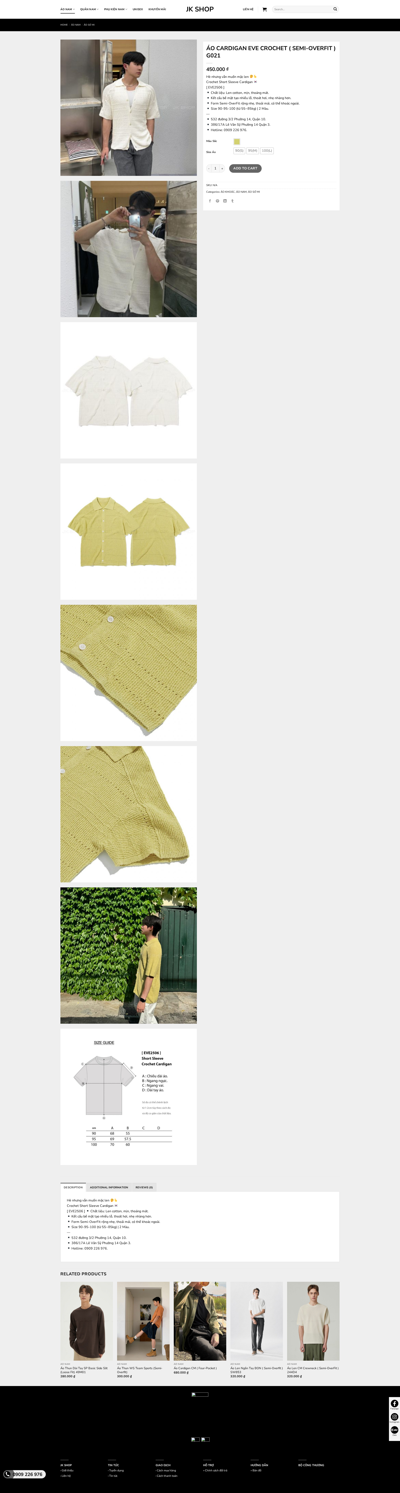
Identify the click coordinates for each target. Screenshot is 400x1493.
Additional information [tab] (109, 1187)
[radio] (237, 142)
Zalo (394, 1435)
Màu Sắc (211, 141)
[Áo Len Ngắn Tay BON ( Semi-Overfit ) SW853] (256, 1321)
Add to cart (245, 168)
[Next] (339, 1333)
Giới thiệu (67, 1470)
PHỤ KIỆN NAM (114, 9)
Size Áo (211, 152)
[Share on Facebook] (210, 201)
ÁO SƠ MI (89, 24)
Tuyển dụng (116, 1470)
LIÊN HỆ (248, 9)
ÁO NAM (66, 9)
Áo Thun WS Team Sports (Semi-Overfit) (139, 1370)
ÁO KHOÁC (228, 192)
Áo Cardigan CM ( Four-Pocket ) (195, 1368)
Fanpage (394, 1408)
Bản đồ (256, 1470)
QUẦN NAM (88, 9)
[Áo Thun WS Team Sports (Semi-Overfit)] (143, 1321)
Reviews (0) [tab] (144, 1187)
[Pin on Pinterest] (217, 201)
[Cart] (264, 9)
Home (64, 24)
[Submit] (335, 9)
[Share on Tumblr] (232, 201)
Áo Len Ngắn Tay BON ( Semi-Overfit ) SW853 (256, 1370)
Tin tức (113, 1476)
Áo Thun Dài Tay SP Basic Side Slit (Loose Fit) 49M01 (84, 1370)
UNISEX (138, 9)
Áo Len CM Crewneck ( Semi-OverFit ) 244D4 (313, 1370)
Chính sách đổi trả (216, 1470)
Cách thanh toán (167, 1476)
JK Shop (200, 9)
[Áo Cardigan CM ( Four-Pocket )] (200, 1321)
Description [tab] (73, 1187)
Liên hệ (66, 1476)
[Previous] (61, 1333)
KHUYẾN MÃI (157, 9)
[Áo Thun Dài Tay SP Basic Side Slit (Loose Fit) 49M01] (86, 1321)
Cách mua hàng (166, 1470)
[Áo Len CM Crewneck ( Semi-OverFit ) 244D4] (313, 1321)
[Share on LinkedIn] (225, 201)
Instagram (394, 1422)
